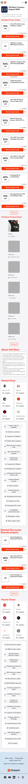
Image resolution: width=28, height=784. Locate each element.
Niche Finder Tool (15, 760)
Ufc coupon (13, 743)
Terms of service (23, 773)
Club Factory (6, 609)
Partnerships (19, 758)
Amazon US (6, 390)
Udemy (18, 390)
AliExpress (19, 403)
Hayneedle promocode (14, 496)
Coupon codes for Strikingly (13, 718)
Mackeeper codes (13, 516)
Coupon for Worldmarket (14, 701)
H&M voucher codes (13, 649)
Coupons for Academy (14, 712)
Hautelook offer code (13, 505)
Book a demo (9, 758)
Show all (14, 213)
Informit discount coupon (13, 491)
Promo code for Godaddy (14, 426)
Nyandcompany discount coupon (13, 654)
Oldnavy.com (11, 254)
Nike (17, 622)
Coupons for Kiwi (13, 501)
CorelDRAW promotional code (13, 510)
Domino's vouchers (14, 432)
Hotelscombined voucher (13, 480)
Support (21, 763)
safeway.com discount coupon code (14, 474)
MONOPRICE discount (13, 683)
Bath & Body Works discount (14, 733)
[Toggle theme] (25, 2)
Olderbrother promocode (13, 458)
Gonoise (18, 635)
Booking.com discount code (14, 667)
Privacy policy (15, 773)
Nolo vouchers (13, 485)
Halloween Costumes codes (13, 707)
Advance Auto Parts (8, 622)
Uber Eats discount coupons (14, 452)
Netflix (4, 416)
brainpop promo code (13, 738)
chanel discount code (14, 723)
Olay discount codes (13, 678)
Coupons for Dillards (13, 464)
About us (7, 763)
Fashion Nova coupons (14, 441)
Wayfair (18, 609)
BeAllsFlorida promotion (13, 660)
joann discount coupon (14, 644)
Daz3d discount (14, 728)
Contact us (14, 763)
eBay (4, 403)
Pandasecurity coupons (13, 468)
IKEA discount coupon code (14, 673)
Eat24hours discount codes (13, 694)
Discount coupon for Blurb (13, 688)
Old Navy (10, 234)
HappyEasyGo (20, 416)
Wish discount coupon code (14, 446)
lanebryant (5, 635)
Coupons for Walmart (14, 436)
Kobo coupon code (14, 521)
